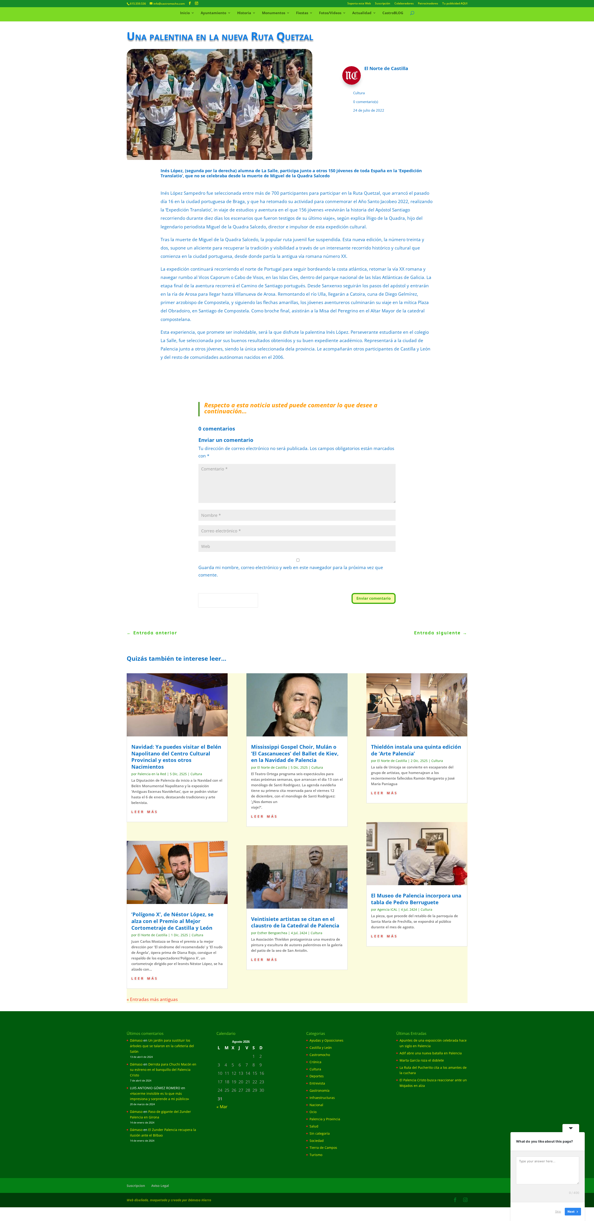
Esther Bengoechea (272, 933)
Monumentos (273, 13)
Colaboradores (404, 3)
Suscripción (382, 3)
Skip (558, 1211)
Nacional (316, 1105)
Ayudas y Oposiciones (326, 1040)
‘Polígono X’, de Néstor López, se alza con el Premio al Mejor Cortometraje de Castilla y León (172, 921)
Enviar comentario (373, 598)
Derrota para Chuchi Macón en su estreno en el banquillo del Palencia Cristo (163, 1070)
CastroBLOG (392, 13)
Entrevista (317, 1083)
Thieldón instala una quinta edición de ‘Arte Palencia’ (416, 750)
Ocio (313, 1112)
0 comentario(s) (365, 101)
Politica (205, 604)
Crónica (315, 1062)
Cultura (359, 93)
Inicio (185, 13)
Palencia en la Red (152, 774)
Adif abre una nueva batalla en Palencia (431, 1053)
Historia (244, 13)
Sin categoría (320, 1133)
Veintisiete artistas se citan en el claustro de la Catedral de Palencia (295, 922)
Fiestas (302, 13)
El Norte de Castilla (152, 935)
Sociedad (317, 1140)
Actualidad (361, 13)
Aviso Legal (160, 1185)
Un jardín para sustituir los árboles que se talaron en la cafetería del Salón (162, 1046)
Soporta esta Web (359, 3)
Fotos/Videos (330, 13)
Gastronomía (319, 1090)
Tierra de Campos (323, 1147)
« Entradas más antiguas (152, 999)
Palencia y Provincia (325, 1119)
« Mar (221, 1106)
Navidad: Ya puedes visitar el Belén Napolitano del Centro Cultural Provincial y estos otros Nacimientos (176, 756)
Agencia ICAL (387, 909)
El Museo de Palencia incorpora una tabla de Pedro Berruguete (416, 899)
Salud (314, 1126)
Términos (219, 604)
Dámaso (136, 1040)
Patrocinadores (428, 3)
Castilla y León (321, 1047)
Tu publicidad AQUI (455, 3)
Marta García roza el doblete (422, 1060)
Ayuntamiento (213, 13)
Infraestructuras (322, 1097)
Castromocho (320, 1055)
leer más (144, 811)
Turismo (316, 1155)
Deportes (317, 1076)
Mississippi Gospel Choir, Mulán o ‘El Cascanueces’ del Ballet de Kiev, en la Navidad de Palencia (295, 753)
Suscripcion (136, 1185)
